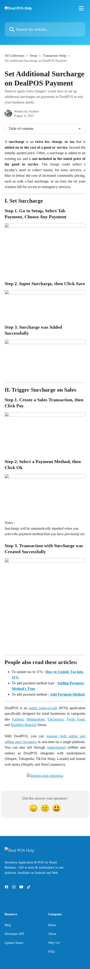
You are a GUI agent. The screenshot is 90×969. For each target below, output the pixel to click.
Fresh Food (75, 719)
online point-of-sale (43, 708)
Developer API (14, 934)
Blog (8, 925)
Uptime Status (14, 943)
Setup (33, 55)
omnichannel (56, 747)
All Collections (14, 55)
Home (52, 925)
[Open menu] (81, 8)
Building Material (23, 725)
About (52, 934)
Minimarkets (36, 719)
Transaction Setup (54, 55)
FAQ (51, 951)
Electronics (56, 719)
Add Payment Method (67, 694)
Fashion (18, 719)
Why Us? (54, 943)
